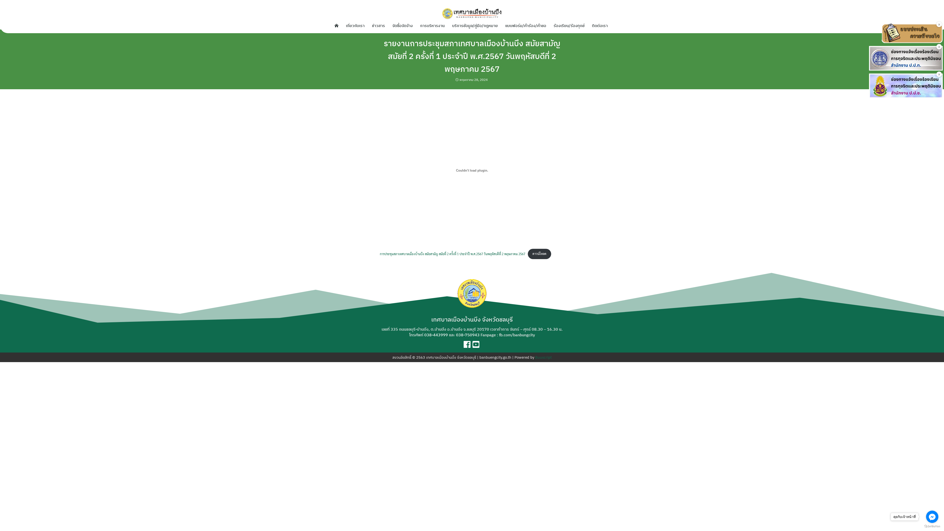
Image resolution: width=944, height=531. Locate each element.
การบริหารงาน (432, 25)
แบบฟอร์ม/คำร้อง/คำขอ (525, 25)
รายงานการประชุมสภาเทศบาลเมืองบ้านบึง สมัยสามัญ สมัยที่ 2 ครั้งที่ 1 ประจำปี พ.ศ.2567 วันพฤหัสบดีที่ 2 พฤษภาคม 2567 (472, 56)
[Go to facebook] (932, 517)
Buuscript (543, 357)
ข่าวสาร (378, 25)
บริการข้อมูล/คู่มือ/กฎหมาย (475, 25)
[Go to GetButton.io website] (932, 526)
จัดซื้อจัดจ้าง (402, 25)
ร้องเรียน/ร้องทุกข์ (569, 25)
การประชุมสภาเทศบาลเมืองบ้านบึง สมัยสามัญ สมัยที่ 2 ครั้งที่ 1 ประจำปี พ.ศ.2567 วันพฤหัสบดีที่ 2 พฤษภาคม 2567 (452, 253)
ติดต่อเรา (600, 25)
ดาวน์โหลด (539, 253)
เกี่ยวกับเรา (355, 25)
